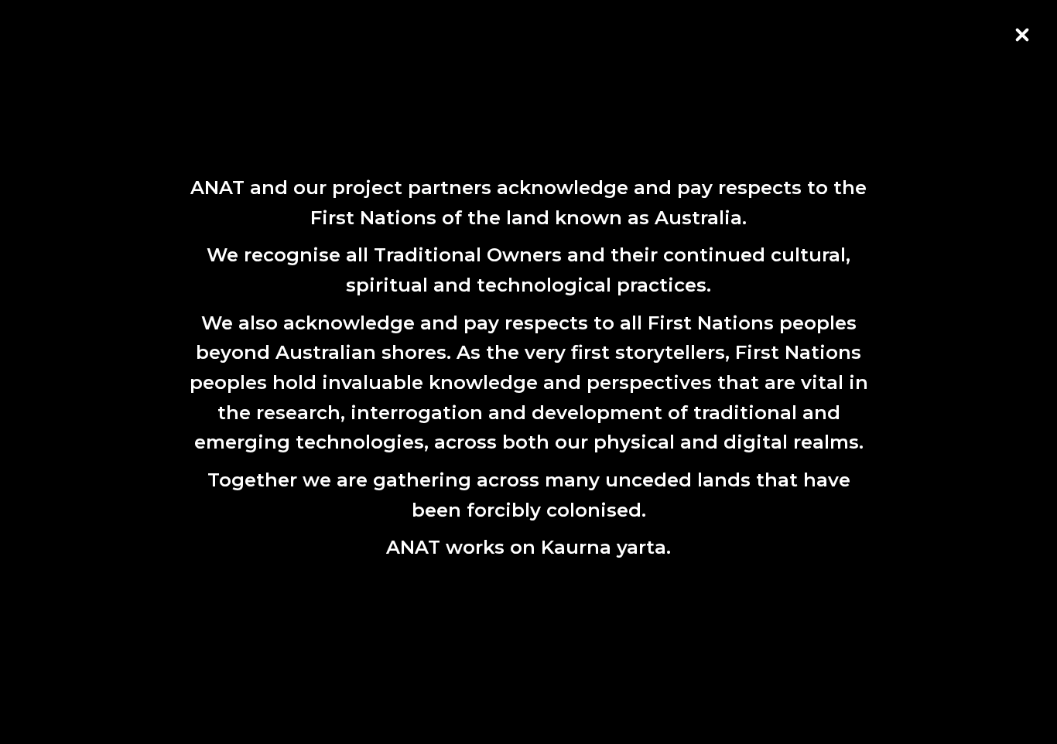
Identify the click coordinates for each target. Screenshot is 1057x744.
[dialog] (528, 372)
